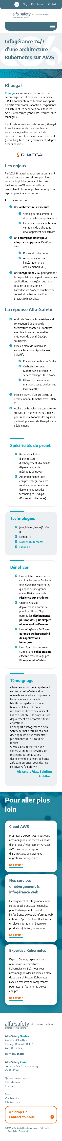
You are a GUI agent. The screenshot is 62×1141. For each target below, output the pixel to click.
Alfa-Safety (31, 14)
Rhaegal (10, 93)
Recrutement (37, 4)
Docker (23, 542)
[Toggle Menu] (52, 26)
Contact (52, 4)
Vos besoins (12, 1098)
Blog (25, 4)
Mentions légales (30, 1128)
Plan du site (24, 1131)
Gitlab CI (24, 547)
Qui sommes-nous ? (17, 1078)
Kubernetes (36, 542)
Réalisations (12, 1102)
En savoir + (16, 865)
